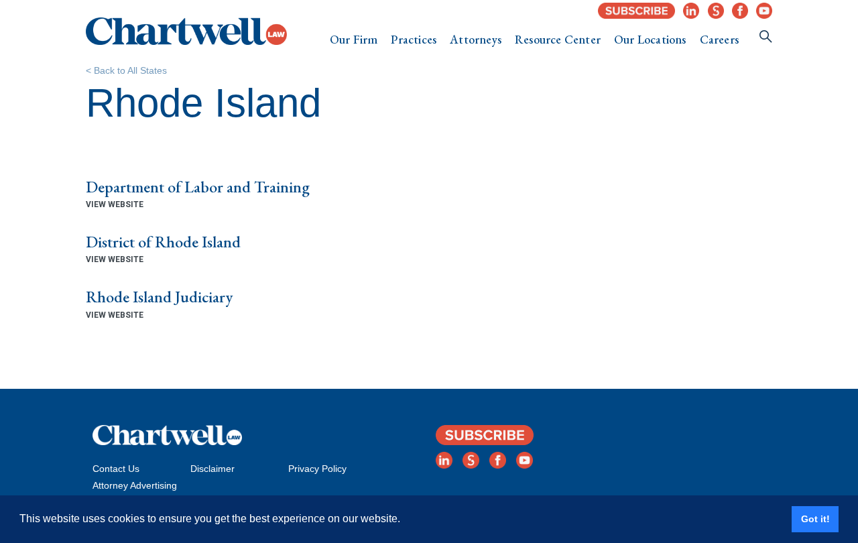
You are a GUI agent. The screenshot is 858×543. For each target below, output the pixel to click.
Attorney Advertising (135, 485)
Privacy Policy (317, 468)
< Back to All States (126, 70)
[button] (354, 39)
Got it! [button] (815, 519)
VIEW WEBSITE (114, 204)
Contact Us (116, 468)
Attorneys (475, 39)
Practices (413, 39)
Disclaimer (212, 468)
